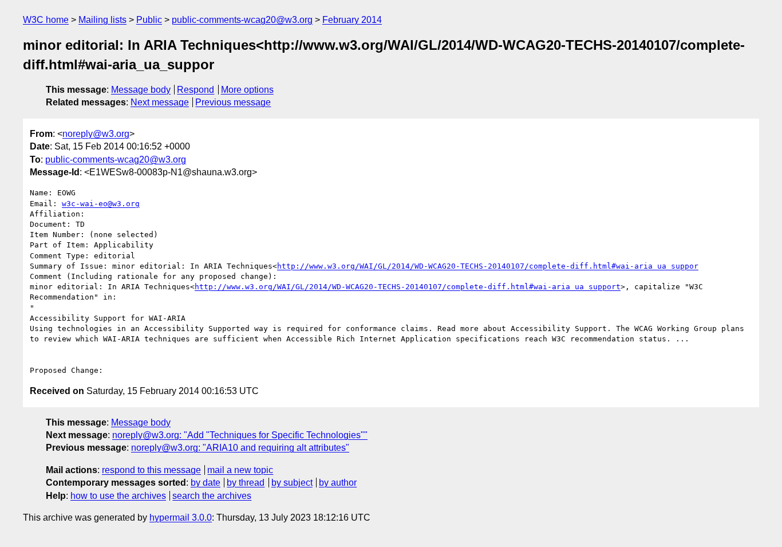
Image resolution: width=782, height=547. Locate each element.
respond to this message (151, 470)
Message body (141, 90)
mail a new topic (240, 470)
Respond (195, 90)
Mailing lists (102, 20)
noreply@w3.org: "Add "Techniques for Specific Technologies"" (240, 435)
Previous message (233, 102)
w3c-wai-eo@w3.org (101, 203)
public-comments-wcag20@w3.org (242, 20)
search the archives (211, 496)
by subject (292, 482)
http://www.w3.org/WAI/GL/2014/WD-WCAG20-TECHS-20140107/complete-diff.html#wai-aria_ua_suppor (487, 266)
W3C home (46, 20)
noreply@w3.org (95, 134)
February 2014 (352, 20)
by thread (245, 482)
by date (205, 482)
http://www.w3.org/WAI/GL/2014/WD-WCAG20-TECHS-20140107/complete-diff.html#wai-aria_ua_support (408, 286)
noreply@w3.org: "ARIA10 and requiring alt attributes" (240, 447)
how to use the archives (118, 496)
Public (149, 20)
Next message (160, 102)
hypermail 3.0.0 (180, 517)
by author (338, 482)
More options (247, 90)
